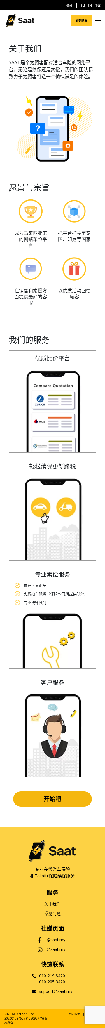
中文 (98, 6)
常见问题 (52, 913)
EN (90, 6)
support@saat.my (55, 991)
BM (82, 6)
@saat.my (56, 939)
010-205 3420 (52, 981)
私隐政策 (74, 1014)
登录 (69, 6)
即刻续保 (82, 20)
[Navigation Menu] (98, 20)
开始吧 (52, 799)
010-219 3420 (52, 975)
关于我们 (52, 904)
